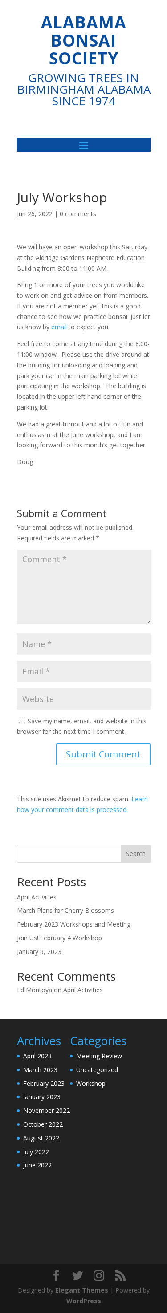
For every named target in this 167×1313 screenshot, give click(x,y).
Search (136, 853)
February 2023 (44, 1083)
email (58, 327)
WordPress (83, 1301)
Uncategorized (97, 1069)
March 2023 (40, 1069)
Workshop (91, 1083)
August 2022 (41, 1138)
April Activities (37, 897)
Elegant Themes (81, 1290)
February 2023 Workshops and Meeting (73, 924)
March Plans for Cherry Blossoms (65, 910)
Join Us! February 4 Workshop (59, 938)
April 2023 (37, 1056)
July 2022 (36, 1151)
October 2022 (43, 1124)
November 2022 (46, 1110)
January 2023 (42, 1096)
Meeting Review (99, 1056)
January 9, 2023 (39, 951)
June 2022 (37, 1165)
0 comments (78, 213)
